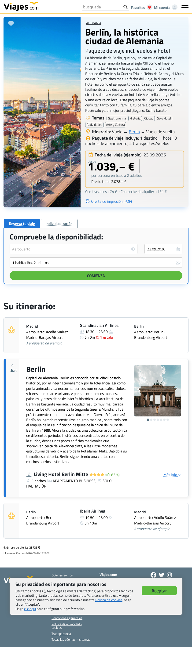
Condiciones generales (67, 617)
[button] (96, 262)
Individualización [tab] (59, 223)
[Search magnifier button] (125, 7)
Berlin (134, 131)
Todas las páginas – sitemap (71, 639)
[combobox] (73, 249)
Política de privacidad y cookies (67, 626)
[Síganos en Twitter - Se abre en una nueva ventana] (161, 575)
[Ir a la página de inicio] (21, 6)
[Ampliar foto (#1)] (157, 390)
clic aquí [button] (30, 608)
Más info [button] (170, 474)
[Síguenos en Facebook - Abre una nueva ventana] (153, 575)
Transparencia (61, 633)
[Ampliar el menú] (184, 7)
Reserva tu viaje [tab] (22, 223)
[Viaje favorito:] (11, 23)
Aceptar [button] (159, 590)
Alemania (93, 23)
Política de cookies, (109, 600)
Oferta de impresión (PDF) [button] (111, 201)
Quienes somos (62, 575)
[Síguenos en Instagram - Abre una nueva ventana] (169, 575)
